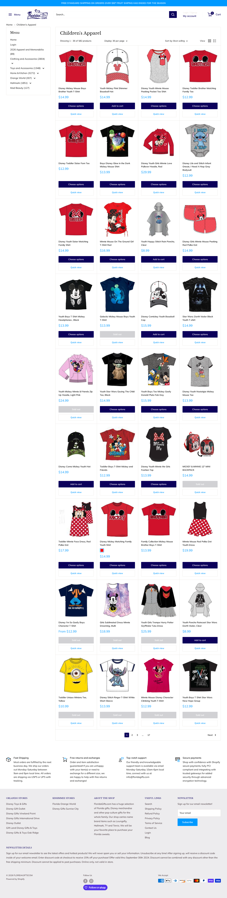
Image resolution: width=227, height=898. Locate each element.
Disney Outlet (13, 823)
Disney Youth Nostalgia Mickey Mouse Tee (198, 393)
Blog (147, 837)
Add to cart (117, 106)
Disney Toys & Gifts (16, 803)
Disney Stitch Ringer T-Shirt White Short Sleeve (117, 699)
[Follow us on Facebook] (85, 881)
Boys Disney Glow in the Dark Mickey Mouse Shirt (115, 165)
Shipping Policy (153, 808)
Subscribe (187, 822)
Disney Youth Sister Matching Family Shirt (73, 243)
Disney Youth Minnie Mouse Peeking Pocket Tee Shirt (155, 90)
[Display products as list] (214, 40)
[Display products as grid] (209, 40)
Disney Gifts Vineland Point (21, 813)
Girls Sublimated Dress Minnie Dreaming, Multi (115, 624)
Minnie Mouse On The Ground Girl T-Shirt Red (117, 243)
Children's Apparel (26, 24)
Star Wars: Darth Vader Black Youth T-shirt (198, 318)
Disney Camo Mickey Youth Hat (74, 466)
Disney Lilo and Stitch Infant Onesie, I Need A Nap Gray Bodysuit (197, 166)
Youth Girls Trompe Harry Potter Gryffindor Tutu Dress (157, 624)
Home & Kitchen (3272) (23, 73)
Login (13, 44)
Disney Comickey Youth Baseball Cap (157, 318)
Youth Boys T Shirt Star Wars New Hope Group (197, 699)
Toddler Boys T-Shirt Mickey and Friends (116, 468)
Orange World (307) (21, 78)
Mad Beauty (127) (19, 87)
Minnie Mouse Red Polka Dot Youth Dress (197, 543)
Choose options (76, 106)
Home (9, 24)
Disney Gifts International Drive (23, 818)
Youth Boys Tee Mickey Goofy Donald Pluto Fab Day (156, 393)
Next (210, 735)
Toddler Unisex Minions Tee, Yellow (73, 699)
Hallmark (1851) (19, 82)
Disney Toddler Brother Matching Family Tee (199, 90)
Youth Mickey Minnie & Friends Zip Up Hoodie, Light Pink (76, 393)
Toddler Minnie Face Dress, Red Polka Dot (75, 543)
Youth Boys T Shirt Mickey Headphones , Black (72, 318)
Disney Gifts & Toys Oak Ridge (22, 832)
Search (148, 803)
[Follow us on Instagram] (91, 881)
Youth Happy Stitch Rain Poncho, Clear (158, 243)
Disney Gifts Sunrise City (66, 808)
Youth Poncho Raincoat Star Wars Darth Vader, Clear (200, 624)
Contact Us (150, 827)
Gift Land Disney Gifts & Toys (21, 827)
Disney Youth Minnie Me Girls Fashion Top (155, 468)
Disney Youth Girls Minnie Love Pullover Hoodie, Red (156, 165)
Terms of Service (153, 823)
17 (148, 735)
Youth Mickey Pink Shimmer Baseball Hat (113, 90)
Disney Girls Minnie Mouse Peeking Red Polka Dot (200, 243)
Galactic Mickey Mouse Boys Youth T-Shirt (117, 318)
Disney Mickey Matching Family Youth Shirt (116, 543)
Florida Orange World (64, 803)
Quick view (76, 114)
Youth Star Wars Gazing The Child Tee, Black (117, 393)
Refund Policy (152, 813)
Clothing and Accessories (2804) (27, 58)
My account (189, 15)
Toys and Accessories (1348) (25, 68)
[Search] (173, 14)
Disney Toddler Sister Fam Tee (74, 163)
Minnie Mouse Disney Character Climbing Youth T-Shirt (157, 699)
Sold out (117, 334)
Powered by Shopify (15, 879)
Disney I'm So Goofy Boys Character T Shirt (72, 624)
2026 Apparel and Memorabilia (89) (27, 51)
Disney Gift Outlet (15, 808)
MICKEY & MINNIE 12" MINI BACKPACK (196, 468)
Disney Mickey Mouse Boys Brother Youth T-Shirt (72, 90)
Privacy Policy (152, 818)
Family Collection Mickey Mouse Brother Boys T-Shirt (157, 543)
